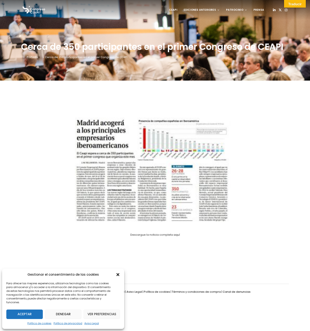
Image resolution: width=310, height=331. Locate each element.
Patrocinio (234, 10)
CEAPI (173, 10)
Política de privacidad (68, 323)
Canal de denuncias (237, 292)
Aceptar (25, 314)
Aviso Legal (91, 323)
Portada (32, 57)
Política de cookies (39, 323)
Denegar (63, 314)
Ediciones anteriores (200, 10)
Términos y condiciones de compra (196, 292)
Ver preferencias (102, 314)
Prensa (258, 10)
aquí (177, 235)
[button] (118, 275)
